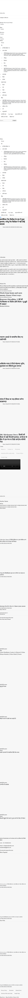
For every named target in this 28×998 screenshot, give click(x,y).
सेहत (3, 90)
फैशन (3, 84)
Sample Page (4, 457)
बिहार (3, 76)
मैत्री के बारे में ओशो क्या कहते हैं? (8, 718)
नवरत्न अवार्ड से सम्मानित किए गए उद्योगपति (11, 338)
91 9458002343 (7, 842)
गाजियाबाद (15, 54)
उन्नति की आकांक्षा (4, 784)
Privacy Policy (19, 453)
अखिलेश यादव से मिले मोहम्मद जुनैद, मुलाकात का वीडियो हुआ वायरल (12, 364)
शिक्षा (2, 97)
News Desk (5, 341)
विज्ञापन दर (12, 116)
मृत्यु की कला (3, 686)
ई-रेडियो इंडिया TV (6, 47)
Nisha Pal (5, 227)
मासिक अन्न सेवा (4, 116)
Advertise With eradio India (7, 453)
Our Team (10, 114)
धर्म (3, 108)
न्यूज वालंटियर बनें (18, 114)
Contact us (10, 449)
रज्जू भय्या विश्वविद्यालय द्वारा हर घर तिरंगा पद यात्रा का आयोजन (12, 574)
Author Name (4, 501)
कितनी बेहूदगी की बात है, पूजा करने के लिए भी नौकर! (12, 818)
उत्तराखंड (4, 74)
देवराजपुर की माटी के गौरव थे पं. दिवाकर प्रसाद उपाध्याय (12, 606)
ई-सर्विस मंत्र (3, 114)
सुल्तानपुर (15, 70)
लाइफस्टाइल (3, 82)
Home (2, 42)
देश (1, 45)
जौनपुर (5, 57)
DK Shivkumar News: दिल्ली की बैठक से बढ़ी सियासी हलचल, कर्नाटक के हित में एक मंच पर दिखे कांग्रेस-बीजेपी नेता (13, 438)
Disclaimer (17, 449)
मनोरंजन (4, 92)
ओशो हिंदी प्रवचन (14, 102)
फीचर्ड (3, 79)
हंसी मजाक (4, 95)
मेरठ (4, 63)
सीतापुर (5, 65)
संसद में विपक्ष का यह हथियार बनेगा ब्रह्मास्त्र (12, 400)
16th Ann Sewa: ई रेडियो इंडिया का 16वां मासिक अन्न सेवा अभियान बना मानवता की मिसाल (13, 540)
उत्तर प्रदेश (4, 50)
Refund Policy (18, 990)
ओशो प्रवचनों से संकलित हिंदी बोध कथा (9, 752)
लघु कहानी (4, 111)
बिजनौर (5, 60)
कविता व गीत (4, 106)
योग (3, 87)
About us (3, 449)
